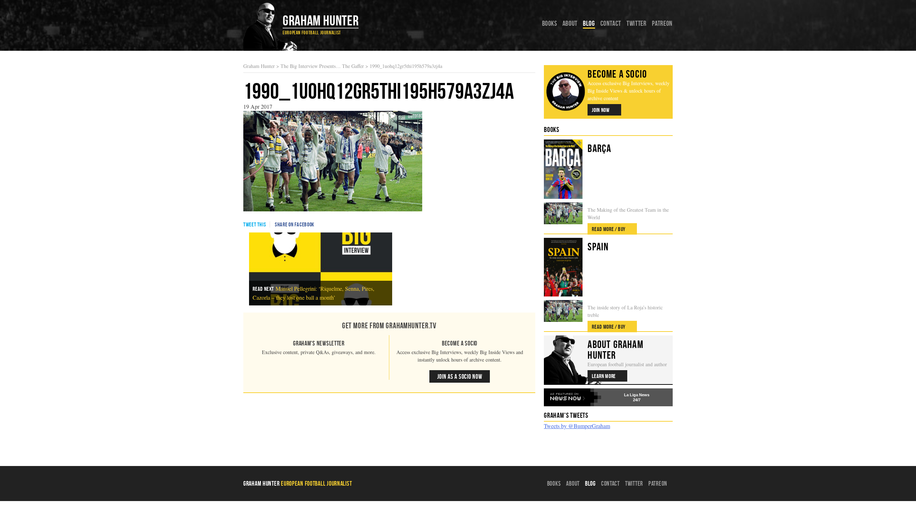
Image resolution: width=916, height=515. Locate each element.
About (570, 23)
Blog (589, 23)
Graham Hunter (321, 20)
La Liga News (636, 395)
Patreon (662, 23)
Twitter (636, 23)
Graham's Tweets (566, 415)
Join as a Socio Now (459, 376)
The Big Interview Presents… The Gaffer (322, 66)
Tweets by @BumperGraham (577, 426)
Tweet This (254, 224)
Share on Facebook (295, 224)
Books (549, 23)
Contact (610, 23)
